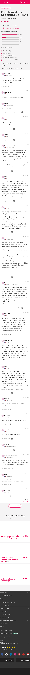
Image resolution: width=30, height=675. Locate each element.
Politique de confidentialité (20, 672)
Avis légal (12, 672)
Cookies (27, 672)
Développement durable (8, 602)
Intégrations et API (6, 633)
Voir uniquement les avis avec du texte (12, 68)
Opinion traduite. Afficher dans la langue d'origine (12, 197)
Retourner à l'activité (5, 8)
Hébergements (5, 637)
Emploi (2, 640)
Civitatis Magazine (5, 614)
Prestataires (4, 623)
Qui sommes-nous (6, 595)
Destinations (4, 611)
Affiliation (3, 627)
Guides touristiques (6, 618)
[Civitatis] (4, 2)
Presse (2, 599)
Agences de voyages (6, 630)
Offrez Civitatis (4, 605)
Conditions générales (5, 672)
